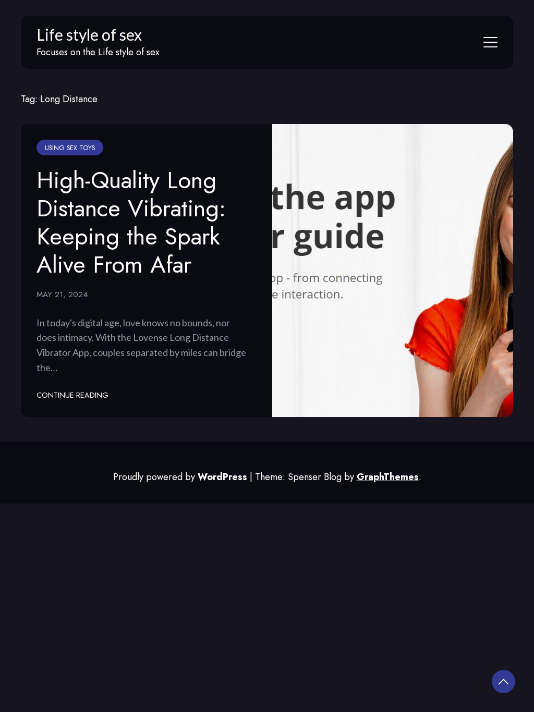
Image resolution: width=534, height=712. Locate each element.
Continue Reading (72, 395)
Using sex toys (70, 148)
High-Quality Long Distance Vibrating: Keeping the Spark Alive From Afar (131, 222)
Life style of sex (89, 34)
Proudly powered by (180, 477)
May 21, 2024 (62, 294)
